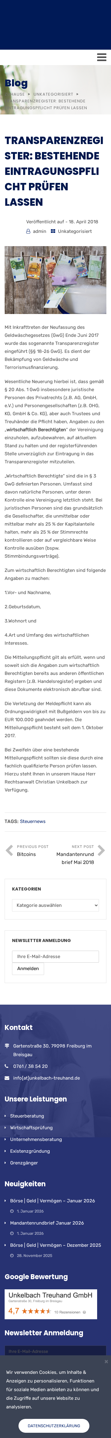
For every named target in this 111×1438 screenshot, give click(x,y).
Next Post (75, 855)
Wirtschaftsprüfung (31, 1127)
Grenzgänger (24, 1163)
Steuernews (33, 821)
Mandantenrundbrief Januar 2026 (47, 1223)
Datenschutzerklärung (54, 1426)
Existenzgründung (30, 1151)
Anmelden (28, 968)
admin (39, 231)
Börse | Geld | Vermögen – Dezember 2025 (55, 1245)
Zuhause (15, 94)
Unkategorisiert (53, 94)
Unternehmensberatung (36, 1139)
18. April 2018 (83, 222)
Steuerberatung (27, 1116)
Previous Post (33, 851)
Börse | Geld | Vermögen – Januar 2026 (52, 1201)
